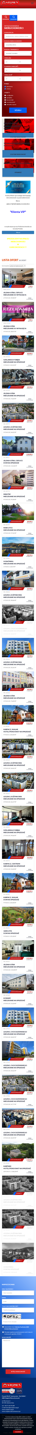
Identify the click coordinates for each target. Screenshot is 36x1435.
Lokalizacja (8, 32)
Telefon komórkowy (10, 1306)
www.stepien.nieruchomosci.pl (11, 1411)
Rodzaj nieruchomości (13, 41)
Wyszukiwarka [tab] (6, 18)
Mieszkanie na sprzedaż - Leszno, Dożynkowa (18, 419)
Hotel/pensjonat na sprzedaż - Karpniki (18, 1158)
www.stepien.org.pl (8, 1409)
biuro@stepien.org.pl (12, 1407)
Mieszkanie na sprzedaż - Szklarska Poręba (18, 352)
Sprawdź (18, 172)
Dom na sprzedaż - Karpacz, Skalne (18, 889)
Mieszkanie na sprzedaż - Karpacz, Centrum (18, 856)
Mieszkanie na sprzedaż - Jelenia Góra (18, 385)
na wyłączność (10, 102)
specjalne (9, 97)
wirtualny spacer (11, 104)
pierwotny (9, 86)
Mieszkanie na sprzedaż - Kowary (18, 990)
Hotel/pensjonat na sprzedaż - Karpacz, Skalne (18, 721)
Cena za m (8, 75)
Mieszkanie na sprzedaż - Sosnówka (18, 553)
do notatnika (29, 299)
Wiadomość (6, 1337)
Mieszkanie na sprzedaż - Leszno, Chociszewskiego (18, 620)
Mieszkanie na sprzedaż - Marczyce (18, 520)
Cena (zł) (7, 58)
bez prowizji (9, 100)
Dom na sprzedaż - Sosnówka (18, 1259)
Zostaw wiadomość (18, 137)
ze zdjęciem (9, 95)
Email (4, 1297)
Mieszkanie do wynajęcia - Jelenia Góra (18, 318)
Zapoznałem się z (16, 1328)
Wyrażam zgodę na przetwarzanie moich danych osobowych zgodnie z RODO (18, 1333)
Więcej (18, 232)
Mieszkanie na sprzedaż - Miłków (18, 486)
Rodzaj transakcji (11, 49)
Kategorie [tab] (13, 18)
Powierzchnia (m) (11, 66)
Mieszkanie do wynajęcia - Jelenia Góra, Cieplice (18, 284)
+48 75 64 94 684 (9, 1405)
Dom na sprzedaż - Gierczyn (18, 923)
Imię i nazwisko (7, 1289)
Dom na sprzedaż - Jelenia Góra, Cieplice (18, 452)
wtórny (8, 89)
